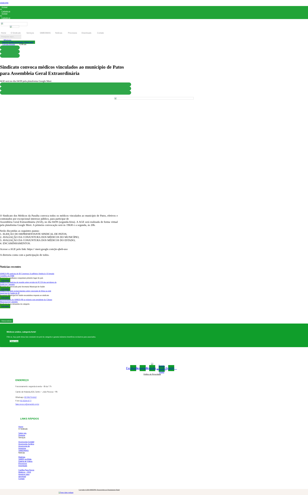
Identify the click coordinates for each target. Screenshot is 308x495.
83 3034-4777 (26, 401)
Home (3, 33)
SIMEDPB (4, 3)
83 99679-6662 (30, 397)
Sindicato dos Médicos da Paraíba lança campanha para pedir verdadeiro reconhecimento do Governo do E (55, 321)
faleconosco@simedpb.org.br (27, 404)
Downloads (86, 33)
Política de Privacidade (152, 374)
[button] (16, 33)
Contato (100, 33)
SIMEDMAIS (45, 33)
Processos (72, 33)
